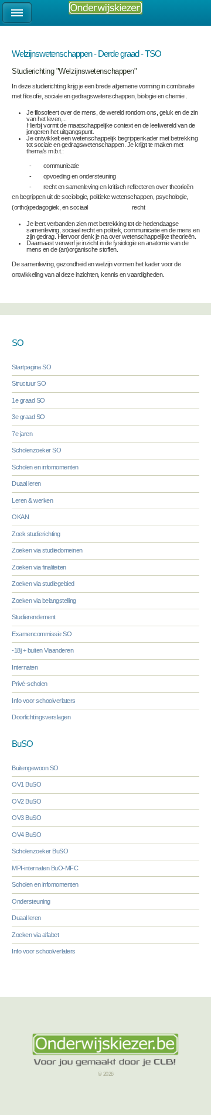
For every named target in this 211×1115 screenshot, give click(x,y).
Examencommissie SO (42, 633)
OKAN (20, 516)
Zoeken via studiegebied (43, 583)
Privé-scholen (29, 683)
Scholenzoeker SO (36, 450)
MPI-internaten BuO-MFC (45, 868)
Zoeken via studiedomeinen (47, 550)
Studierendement (34, 616)
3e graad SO (28, 416)
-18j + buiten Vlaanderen (42, 650)
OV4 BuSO (26, 834)
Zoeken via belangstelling (44, 600)
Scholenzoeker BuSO (40, 851)
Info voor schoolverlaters (44, 700)
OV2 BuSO (26, 801)
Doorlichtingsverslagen (41, 717)
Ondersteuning (31, 901)
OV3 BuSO (26, 817)
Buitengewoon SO (35, 767)
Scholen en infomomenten (45, 467)
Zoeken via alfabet (35, 934)
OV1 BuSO (26, 784)
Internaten (25, 667)
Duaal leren (26, 483)
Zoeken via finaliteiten (39, 567)
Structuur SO (29, 383)
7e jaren (22, 433)
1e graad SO (28, 400)
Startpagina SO (31, 366)
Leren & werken (32, 500)
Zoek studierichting (36, 533)
